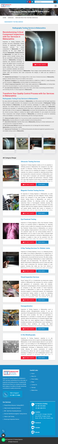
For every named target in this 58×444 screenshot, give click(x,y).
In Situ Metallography (28, 335)
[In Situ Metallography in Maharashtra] (11, 346)
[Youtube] (30, 2)
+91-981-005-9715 (40, 408)
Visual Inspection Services (30, 277)
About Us (33, 376)
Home (4, 17)
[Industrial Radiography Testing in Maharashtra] (36, 143)
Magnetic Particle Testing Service (32, 190)
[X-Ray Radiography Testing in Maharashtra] (22, 143)
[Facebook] (27, 2)
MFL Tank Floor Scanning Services (12, 411)
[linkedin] (32, 2)
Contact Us (34, 384)
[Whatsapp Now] (3, 440)
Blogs (32, 382)
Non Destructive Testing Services (26, 17)
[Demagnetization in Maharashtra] (11, 317)
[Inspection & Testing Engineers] (8, 5)
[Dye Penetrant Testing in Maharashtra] (11, 231)
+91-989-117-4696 (15, 395)
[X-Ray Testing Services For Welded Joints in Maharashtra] (11, 260)
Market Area (34, 390)
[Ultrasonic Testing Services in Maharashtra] (11, 173)
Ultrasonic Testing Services (30, 161)
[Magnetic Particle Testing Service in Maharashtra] (11, 202)
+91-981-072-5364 (40, 406)
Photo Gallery (34, 379)
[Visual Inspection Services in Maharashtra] (11, 288)
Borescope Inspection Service (11, 419)
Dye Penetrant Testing (28, 219)
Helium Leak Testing (9, 416)
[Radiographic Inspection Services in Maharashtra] (8, 143)
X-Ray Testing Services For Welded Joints (35, 248)
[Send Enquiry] (3, 435)
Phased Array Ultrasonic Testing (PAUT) (14, 405)
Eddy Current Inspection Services (12, 408)
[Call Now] (3, 431)
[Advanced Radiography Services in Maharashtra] (49, 143)
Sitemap (33, 387)
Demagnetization (27, 306)
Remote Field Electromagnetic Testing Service (15, 413)
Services (11, 17)
